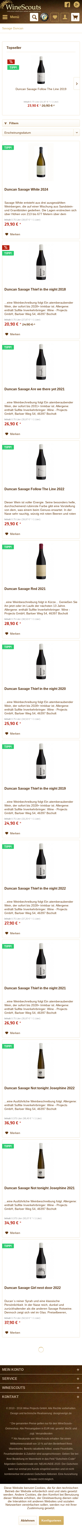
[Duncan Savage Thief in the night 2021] (41, 961)
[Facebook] (67, 5)
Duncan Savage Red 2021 (25, 589)
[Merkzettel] (54, 17)
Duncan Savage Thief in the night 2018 (35, 289)
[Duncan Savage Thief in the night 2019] (41, 761)
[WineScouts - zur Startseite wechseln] (20, 6)
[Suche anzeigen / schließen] (34, 17)
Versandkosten (44, 1433)
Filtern (13, 123)
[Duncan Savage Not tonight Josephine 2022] (41, 1061)
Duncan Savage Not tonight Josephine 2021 (39, 1188)
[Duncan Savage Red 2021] (41, 561)
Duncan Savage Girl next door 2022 (32, 1288)
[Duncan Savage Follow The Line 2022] (41, 462)
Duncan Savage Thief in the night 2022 (35, 888)
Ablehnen (28, 1520)
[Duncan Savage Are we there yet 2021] (41, 362)
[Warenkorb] (75, 17)
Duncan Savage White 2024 (26, 189)
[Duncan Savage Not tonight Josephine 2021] (41, 1161)
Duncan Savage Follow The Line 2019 (41, 89)
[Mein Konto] (65, 17)
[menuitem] (10, 17)
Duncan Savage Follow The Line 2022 (34, 489)
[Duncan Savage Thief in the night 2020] (41, 661)
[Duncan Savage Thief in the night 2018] (41, 262)
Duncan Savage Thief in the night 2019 (35, 788)
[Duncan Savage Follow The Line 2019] (41, 70)
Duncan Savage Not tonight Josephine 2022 (39, 1088)
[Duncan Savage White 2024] (41, 162)
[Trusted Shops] (44, 17)
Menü (14, 17)
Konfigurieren (51, 1520)
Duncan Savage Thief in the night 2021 (35, 988)
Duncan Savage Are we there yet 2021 (34, 389)
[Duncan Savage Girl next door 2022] (41, 1260)
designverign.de (62, 1413)
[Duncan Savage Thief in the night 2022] (41, 861)
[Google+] (77, 5)
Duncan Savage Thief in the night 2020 (35, 689)
